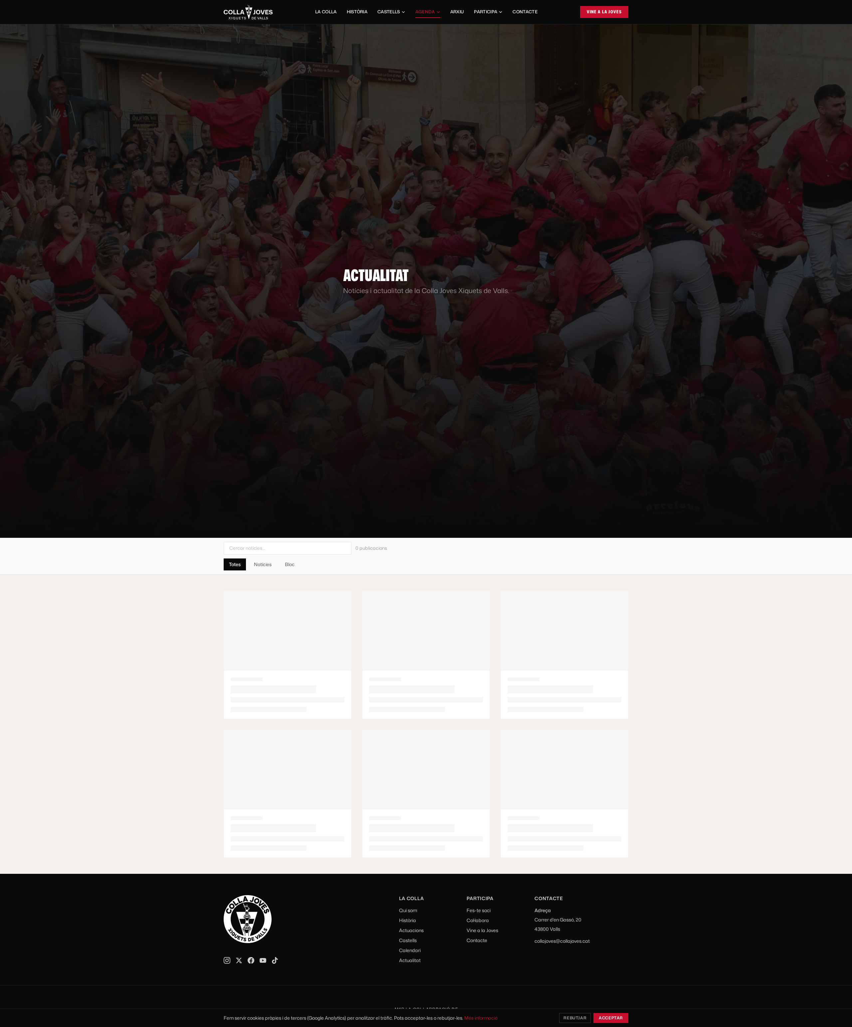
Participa (485, 12)
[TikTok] (275, 960)
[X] (239, 960)
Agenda (425, 12)
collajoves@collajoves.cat (562, 941)
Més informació (481, 1018)
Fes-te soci (479, 910)
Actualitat (410, 960)
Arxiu (457, 12)
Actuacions (411, 930)
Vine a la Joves (604, 12)
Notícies (263, 564)
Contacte (525, 12)
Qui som (408, 910)
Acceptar (611, 1018)
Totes (235, 564)
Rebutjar (574, 1018)
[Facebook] (251, 960)
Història (357, 12)
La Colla (326, 12)
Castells (388, 12)
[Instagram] (227, 960)
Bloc (290, 564)
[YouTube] (263, 960)
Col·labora (478, 920)
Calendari (410, 950)
